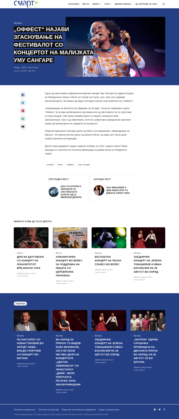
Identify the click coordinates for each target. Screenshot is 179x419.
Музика (18, 23)
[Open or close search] (164, 4)
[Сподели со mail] (23, 118)
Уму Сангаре (84, 164)
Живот (20, 253)
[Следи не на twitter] (160, 409)
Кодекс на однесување (109, 409)
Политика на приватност (25, 409)
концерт (50, 164)
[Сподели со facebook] (23, 95)
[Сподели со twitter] (23, 103)
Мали (60, 164)
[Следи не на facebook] (155, 409)
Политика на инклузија (48, 409)
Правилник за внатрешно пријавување (78, 409)
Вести (59, 253)
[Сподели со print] (23, 126)
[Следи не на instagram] (163, 409)
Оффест (70, 164)
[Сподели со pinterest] (23, 110)
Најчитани (20, 303)
